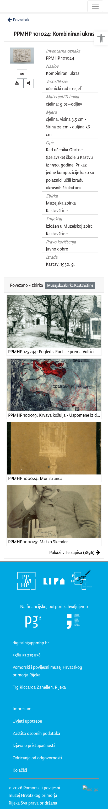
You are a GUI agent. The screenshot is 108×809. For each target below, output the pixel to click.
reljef (76, 88)
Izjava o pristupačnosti (34, 745)
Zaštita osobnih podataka (36, 733)
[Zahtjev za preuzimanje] (17, 83)
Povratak (21, 20)
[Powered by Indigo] (91, 789)
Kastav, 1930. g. (60, 264)
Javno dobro (57, 249)
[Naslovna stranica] (4, 6)
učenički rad (57, 88)
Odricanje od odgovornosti (37, 758)
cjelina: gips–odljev (64, 104)
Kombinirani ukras (62, 73)
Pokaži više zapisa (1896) (71, 552)
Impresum (22, 709)
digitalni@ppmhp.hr (31, 643)
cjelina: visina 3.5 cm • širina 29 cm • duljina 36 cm (68, 126)
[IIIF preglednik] (22, 74)
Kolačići (20, 770)
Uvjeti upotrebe (27, 721)
